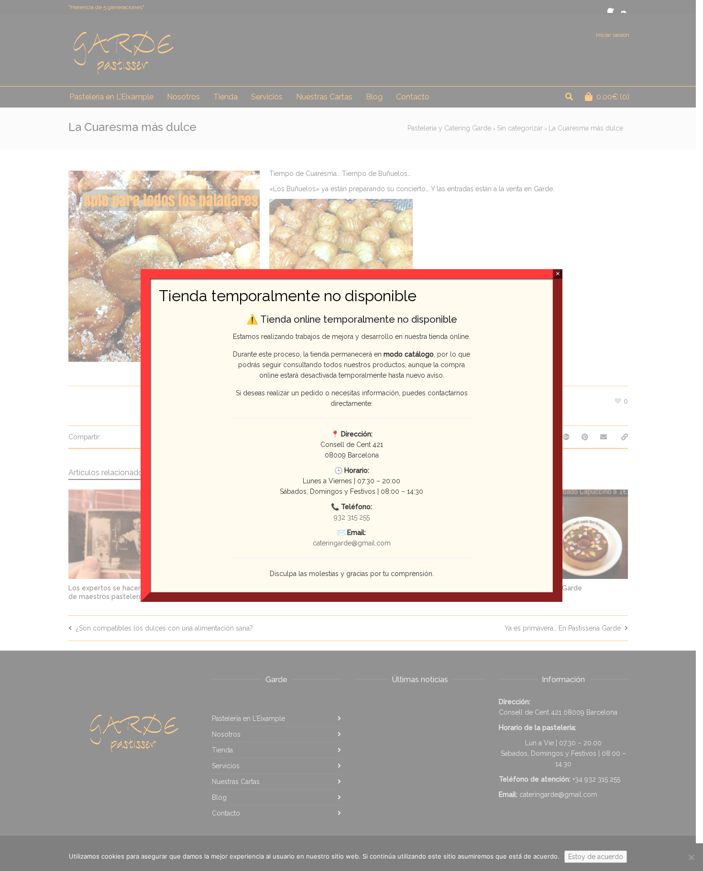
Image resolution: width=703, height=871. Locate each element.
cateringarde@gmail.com (352, 543)
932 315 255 (352, 517)
